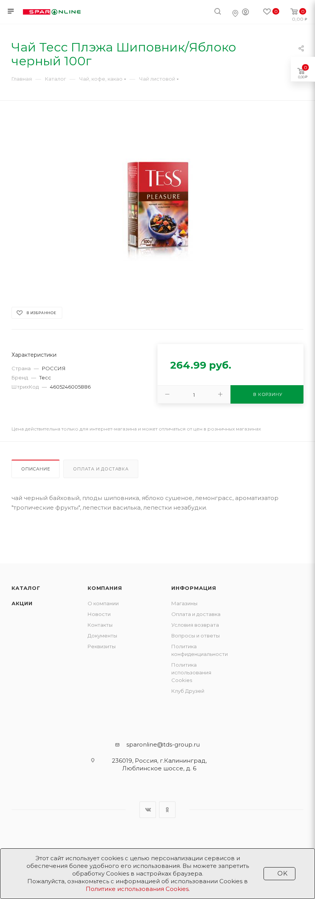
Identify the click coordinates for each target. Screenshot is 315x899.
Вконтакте (147, 809)
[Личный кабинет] (245, 13)
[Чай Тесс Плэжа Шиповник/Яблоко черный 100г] (157, 209)
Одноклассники (167, 809)
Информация (193, 588)
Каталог (26, 588)
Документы (102, 635)
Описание (35, 469)
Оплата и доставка (101, 469)
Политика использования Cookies (191, 672)
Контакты (100, 625)
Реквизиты (102, 646)
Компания (105, 588)
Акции (22, 603)
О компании (103, 603)
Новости (99, 614)
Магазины (184, 603)
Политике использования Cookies (137, 888)
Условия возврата (195, 625)
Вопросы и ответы (195, 635)
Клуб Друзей (187, 691)
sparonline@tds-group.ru (163, 744)
